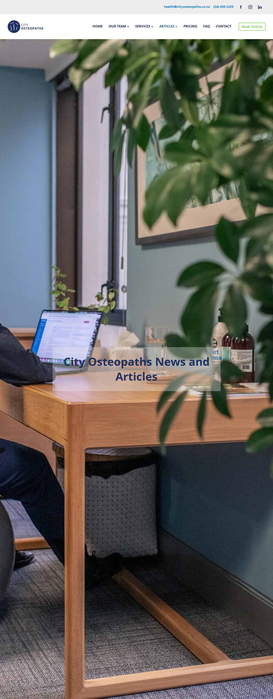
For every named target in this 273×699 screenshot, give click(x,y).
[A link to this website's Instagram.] (250, 7)
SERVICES (143, 26)
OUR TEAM (118, 26)
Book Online (252, 26)
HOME (97, 26)
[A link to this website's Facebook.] (241, 7)
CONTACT (223, 26)
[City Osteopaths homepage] (33, 26)
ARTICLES (167, 26)
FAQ (206, 26)
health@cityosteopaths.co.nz (187, 7)
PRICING (190, 26)
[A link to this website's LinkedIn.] (260, 7)
